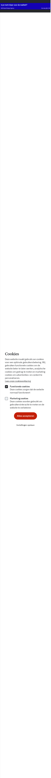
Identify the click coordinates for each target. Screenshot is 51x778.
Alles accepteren (25, 415)
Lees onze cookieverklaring (18, 381)
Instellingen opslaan (25, 425)
